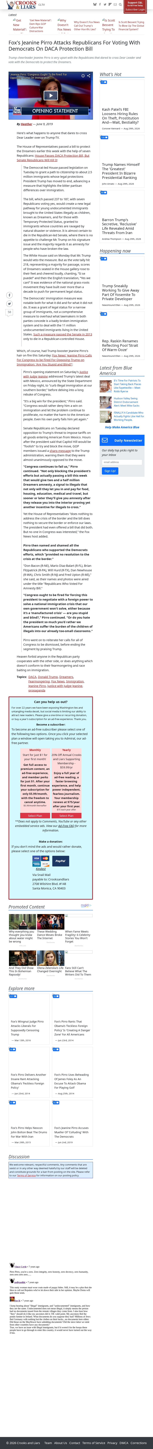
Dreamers (66, 677)
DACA (32, 677)
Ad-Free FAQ (66, 826)
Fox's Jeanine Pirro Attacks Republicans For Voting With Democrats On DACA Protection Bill (74, 45)
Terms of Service (26, 1175)
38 (54, 996)
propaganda (36, 690)
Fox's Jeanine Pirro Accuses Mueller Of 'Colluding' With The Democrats (71, 1132)
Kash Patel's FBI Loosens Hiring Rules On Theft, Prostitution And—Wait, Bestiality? (120, 116)
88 (102, 192)
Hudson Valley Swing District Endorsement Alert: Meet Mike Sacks (126, 402)
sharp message (60, 451)
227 (12, 996)
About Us (60, 1443)
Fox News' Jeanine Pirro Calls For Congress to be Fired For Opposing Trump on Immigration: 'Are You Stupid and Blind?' (54, 359)
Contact (74, 1443)
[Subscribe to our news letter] (115, 4)
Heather (26, 124)
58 (9, 312)
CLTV (41, 4)
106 (103, 137)
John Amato (108, 183)
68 (11, 1049)
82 (54, 1102)
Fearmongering (39, 681)
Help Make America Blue (122, 427)
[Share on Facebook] (9, 295)
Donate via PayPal (60, 861)
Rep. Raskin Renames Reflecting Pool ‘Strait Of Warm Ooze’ (120, 345)
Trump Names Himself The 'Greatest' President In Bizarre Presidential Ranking (121, 171)
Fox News (58, 681)
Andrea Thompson (111, 238)
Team (48, 1443)
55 (11, 1102)
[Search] (120, 4)
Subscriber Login (135, 9)
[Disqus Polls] (51, 1219)
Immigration (75, 681)
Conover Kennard (111, 128)
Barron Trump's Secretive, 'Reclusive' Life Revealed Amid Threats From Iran (119, 226)
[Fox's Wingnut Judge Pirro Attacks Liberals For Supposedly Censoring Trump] (29, 1005)
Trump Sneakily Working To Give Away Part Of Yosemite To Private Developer (120, 292)
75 (102, 82)
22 (102, 313)
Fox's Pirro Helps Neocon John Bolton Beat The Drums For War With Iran (29, 1132)
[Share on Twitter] (9, 304)
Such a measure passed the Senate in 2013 (62, 334)
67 (54, 1049)
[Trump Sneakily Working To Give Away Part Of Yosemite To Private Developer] (122, 269)
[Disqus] (51, 1299)
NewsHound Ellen (111, 304)
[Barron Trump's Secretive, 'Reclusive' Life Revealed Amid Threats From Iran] (122, 202)
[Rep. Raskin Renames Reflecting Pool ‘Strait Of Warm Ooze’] (122, 324)
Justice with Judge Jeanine (64, 686)
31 (102, 258)
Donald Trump (48, 677)
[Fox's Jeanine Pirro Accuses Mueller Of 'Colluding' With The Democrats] (72, 1111)
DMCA (124, 1443)
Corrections (139, 1443)
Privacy (112, 1443)
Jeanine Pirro (37, 686)
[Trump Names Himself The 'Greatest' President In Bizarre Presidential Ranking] (122, 147)
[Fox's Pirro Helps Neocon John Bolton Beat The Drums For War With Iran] (29, 1111)
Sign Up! (110, 471)
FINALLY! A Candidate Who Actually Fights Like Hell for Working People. (129, 416)
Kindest (41, 869)
